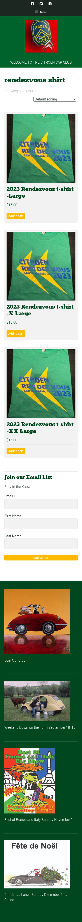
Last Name (12, 535)
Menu (43, 12)
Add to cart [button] (15, 216)
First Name (12, 515)
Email (10, 496)
